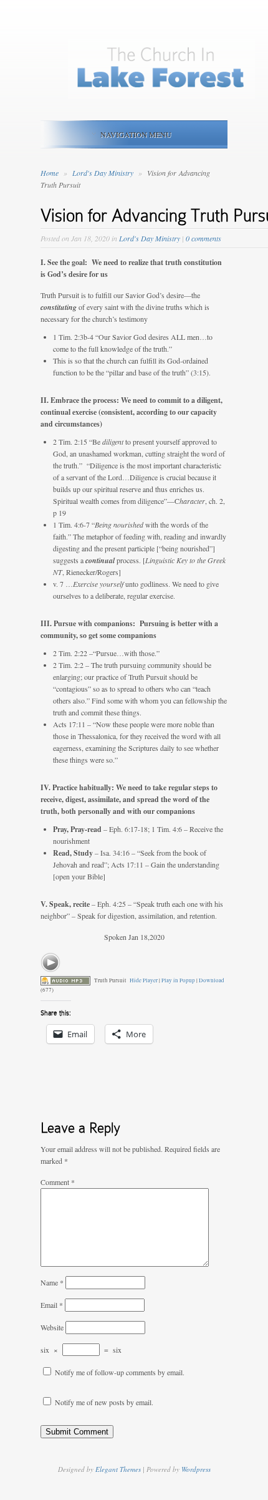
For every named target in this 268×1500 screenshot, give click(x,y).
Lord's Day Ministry (103, 173)
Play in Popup (178, 980)
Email (52, 1305)
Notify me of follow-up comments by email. (119, 1372)
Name (52, 1282)
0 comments (203, 238)
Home (50, 173)
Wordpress (196, 1469)
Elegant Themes (118, 1469)
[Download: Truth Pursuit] (65, 980)
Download (211, 980)
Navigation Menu (135, 134)
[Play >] (50, 962)
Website (52, 1327)
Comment (58, 1182)
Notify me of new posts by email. (104, 1402)
